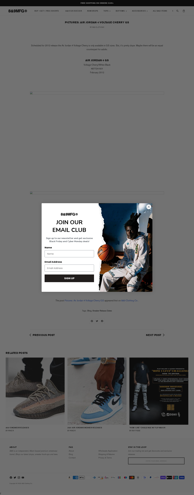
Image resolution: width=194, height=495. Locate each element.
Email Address (53, 262)
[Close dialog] (148, 206)
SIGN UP (69, 278)
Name (48, 247)
